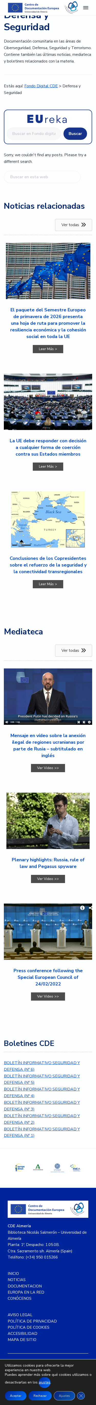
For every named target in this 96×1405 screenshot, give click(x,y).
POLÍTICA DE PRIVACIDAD (32, 1321)
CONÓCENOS (19, 1298)
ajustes (44, 1382)
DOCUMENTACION (25, 1286)
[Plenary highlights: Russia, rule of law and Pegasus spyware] (48, 821)
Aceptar (15, 1396)
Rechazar (40, 1396)
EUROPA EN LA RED (26, 1292)
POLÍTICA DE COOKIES (28, 1327)
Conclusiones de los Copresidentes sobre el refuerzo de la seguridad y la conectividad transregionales (48, 565)
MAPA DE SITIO (22, 1339)
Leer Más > (51, 349)
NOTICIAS (17, 1279)
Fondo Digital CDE (41, 86)
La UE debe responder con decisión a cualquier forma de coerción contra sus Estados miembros (48, 447)
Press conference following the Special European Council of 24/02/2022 (48, 977)
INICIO (13, 1273)
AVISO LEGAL (20, 1314)
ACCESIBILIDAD (22, 1333)
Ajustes (64, 1396)
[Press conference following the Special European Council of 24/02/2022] (48, 932)
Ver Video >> (51, 768)
